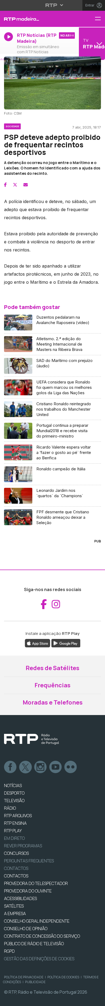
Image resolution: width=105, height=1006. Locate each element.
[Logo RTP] (31, 739)
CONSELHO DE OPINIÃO (25, 929)
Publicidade (35, 982)
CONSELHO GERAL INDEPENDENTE (36, 921)
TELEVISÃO (14, 801)
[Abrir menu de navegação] (100, 19)
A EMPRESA (15, 913)
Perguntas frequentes (29, 861)
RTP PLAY (13, 831)
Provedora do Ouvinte (28, 891)
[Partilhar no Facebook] (5, 185)
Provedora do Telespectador (36, 883)
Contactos (16, 868)
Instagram (40, 767)
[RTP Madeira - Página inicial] (35, 19)
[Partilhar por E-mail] (25, 185)
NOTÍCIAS (13, 785)
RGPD (9, 951)
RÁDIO (10, 808)
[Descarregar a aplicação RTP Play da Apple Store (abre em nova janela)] (37, 643)
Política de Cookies (63, 977)
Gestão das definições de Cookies (39, 959)
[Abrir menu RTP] (52, 5)
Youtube (55, 767)
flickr (70, 767)
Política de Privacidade (23, 977)
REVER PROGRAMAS (23, 846)
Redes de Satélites (52, 668)
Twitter (25, 767)
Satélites (14, 906)
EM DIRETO (14, 838)
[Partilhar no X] (15, 185)
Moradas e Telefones (53, 702)
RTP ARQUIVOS (18, 816)
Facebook (10, 767)
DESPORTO (14, 793)
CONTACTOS (16, 876)
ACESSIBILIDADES (20, 898)
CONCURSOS (16, 853)
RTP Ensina (15, 823)
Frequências (52, 685)
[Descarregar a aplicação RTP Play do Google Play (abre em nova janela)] (65, 643)
